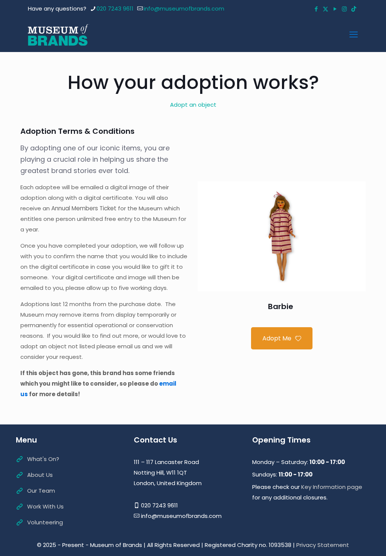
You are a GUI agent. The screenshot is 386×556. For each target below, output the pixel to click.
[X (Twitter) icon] (325, 9)
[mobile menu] (353, 34)
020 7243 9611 (114, 8)
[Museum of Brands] (58, 35)
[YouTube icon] (335, 9)
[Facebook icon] (316, 9)
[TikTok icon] (354, 9)
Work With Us (45, 506)
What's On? (43, 459)
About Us (40, 475)
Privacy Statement (322, 545)
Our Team (41, 491)
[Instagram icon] (344, 9)
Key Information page (331, 487)
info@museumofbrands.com (184, 8)
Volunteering (45, 522)
